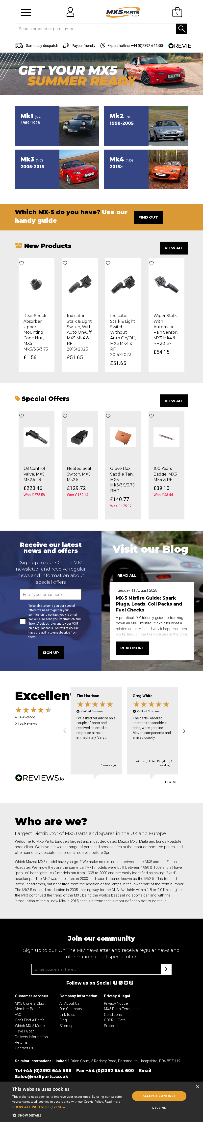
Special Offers (45, 398)
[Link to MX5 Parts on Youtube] (126, 983)
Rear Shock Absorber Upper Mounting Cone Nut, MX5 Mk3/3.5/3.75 (36, 332)
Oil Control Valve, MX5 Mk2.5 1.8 (34, 474)
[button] (26, 12)
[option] (36, 315)
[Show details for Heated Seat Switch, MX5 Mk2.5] (80, 437)
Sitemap (66, 1026)
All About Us (69, 1003)
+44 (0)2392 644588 (147, 45)
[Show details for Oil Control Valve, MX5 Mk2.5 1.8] (37, 437)
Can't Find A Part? (29, 1020)
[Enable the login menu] (68, 12)
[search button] (181, 29)
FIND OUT (148, 217)
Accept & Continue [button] (159, 1096)
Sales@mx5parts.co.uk (41, 1076)
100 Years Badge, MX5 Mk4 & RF (165, 474)
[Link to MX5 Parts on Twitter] (121, 983)
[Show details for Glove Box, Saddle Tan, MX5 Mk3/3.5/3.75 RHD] (123, 437)
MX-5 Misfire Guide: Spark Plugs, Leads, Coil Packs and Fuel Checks (149, 603)
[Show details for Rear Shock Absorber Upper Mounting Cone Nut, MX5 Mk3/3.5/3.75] (37, 284)
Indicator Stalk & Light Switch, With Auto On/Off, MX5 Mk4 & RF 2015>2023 (79, 332)
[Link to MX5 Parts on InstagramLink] (131, 983)
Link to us (67, 1014)
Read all (126, 575)
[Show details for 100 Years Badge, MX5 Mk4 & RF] (166, 437)
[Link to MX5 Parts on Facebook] (115, 983)
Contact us (24, 1048)
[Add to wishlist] (22, 263)
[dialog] (101, 1102)
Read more (132, 647)
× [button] (197, 1087)
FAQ (18, 1014)
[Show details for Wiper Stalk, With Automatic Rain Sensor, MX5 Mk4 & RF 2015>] (166, 284)
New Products (47, 246)
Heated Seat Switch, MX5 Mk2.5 (79, 474)
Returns (21, 1042)
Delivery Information (31, 1037)
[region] (124, 730)
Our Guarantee (71, 1009)
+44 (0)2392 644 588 (47, 1070)
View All (174, 248)
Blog (63, 1020)
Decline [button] (159, 1108)
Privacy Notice (116, 1003)
